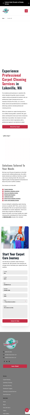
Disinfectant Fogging (7, 388)
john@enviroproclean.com (11, 354)
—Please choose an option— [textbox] (10, 302)
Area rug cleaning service (11, 193)
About (4, 404)
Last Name (5, 277)
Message (5, 306)
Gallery (4, 410)
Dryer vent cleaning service (11, 200)
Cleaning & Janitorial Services (9, 391)
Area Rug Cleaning (7, 385)
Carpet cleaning (8, 189)
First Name (5, 271)
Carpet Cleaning (6, 379)
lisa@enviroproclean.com (10, 357)
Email (4, 283)
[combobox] (14, 301)
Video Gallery (6, 413)
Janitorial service (8, 196)
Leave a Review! (15, 366)
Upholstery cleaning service (11, 191)
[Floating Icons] (27, 410)
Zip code (5, 294)
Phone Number (6, 288)
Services (5, 300)
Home (3, 18)
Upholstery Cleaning (7, 382)
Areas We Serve (6, 407)
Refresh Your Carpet (15, 127)
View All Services (7, 394)
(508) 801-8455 (7, 217)
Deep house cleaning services (12, 198)
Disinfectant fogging (9, 195)
